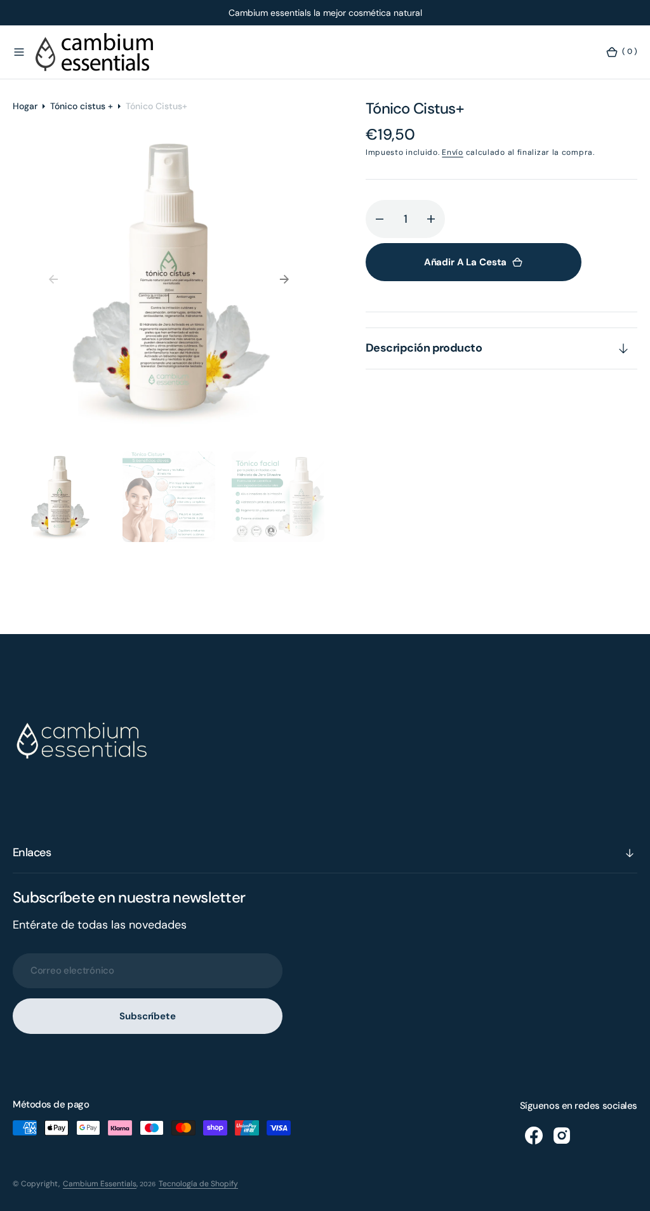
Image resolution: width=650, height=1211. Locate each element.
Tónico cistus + (81, 106)
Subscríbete (147, 1016)
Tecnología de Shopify (198, 1184)
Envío (452, 152)
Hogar (25, 106)
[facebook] (534, 1135)
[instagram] (562, 1135)
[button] (19, 52)
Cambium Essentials (99, 1184)
